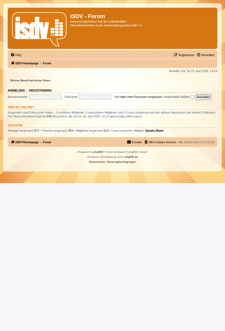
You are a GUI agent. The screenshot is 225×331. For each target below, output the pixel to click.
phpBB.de (131, 156)
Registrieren (40, 90)
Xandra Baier (154, 130)
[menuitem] (15, 55)
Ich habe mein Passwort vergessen (138, 96)
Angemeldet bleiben (177, 96)
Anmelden (16, 90)
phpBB (98, 151)
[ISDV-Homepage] (39, 28)
